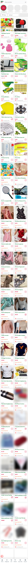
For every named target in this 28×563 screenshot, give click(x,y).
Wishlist (15, 561)
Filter (5, 15)
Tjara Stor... (2, 52)
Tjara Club (20, 561)
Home (2, 561)
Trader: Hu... (2, 516)
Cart (11, 561)
